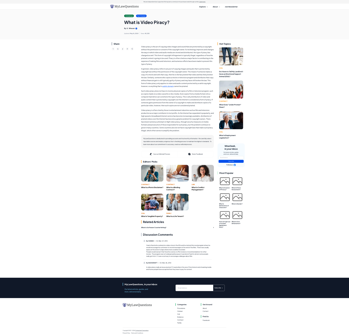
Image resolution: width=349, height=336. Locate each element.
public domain (168, 86)
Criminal (179, 311)
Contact (205, 311)
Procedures (181, 308)
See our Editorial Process (161, 154)
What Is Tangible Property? (152, 216)
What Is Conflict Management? (198, 188)
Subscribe (231, 161)
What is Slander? (237, 204)
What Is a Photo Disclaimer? (152, 187)
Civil (143, 213)
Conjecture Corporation (142, 330)
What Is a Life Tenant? (175, 216)
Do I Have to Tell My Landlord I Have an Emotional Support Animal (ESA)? (231, 73)
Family (168, 213)
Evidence (180, 317)
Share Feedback (197, 154)
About (205, 308)
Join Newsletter (231, 7)
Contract (145, 184)
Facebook (206, 320)
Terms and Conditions (137, 333)
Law (193, 184)
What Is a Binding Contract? (173, 188)
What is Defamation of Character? (224, 205)
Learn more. (202, 1)
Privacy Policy (126, 333)
